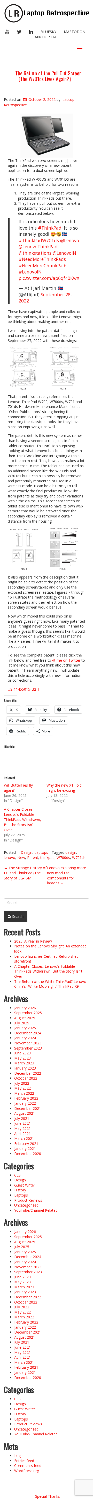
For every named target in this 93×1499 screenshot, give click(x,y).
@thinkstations (35, 253)
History (20, 1190)
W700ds (63, 857)
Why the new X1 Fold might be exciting (64, 788)
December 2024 (27, 1033)
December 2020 (27, 1153)
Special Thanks (47, 1496)
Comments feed (27, 1465)
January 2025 (25, 1027)
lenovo (9, 857)
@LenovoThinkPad (38, 246)
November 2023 (27, 1043)
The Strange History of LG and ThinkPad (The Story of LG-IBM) (25, 872)
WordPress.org (26, 1470)
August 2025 (24, 1017)
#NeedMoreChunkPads (43, 265)
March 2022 (24, 1093)
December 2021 (27, 1108)
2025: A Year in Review (33, 941)
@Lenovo (69, 240)
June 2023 (22, 1053)
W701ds (79, 857)
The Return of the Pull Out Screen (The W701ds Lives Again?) (48, 76)
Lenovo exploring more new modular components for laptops (66, 875)
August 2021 (24, 1113)
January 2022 (25, 1103)
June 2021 (22, 1123)
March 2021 (24, 1138)
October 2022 (25, 1078)
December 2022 (27, 1073)
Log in (19, 1455)
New (21, 857)
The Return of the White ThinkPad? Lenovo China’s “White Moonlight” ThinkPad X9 (50, 984)
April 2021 (22, 1133)
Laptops (41, 852)
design (70, 852)
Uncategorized (26, 1205)
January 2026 (25, 1007)
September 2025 (28, 1012)
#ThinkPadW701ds (39, 240)
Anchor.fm (45, 36)
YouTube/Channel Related (36, 1210)
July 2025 (21, 1023)
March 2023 (24, 1063)
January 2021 (25, 1148)
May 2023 (22, 1058)
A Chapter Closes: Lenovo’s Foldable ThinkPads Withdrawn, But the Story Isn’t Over (22, 819)
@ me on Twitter (66, 660)
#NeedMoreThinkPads (42, 259)
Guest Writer (24, 1185)
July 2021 (21, 1118)
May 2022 (22, 1088)
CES (17, 1175)
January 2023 (25, 1068)
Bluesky (48, 31)
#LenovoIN (30, 272)
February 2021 (26, 1143)
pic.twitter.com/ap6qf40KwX (49, 278)
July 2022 (21, 1083)
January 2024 (25, 1037)
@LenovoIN (64, 253)
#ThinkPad (49, 228)
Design (26, 852)
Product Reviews (28, 1200)
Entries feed (24, 1460)
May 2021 (22, 1128)
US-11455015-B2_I (23, 689)
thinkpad (47, 857)
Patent (32, 857)
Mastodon (74, 31)
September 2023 (28, 1048)
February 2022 (26, 1098)
